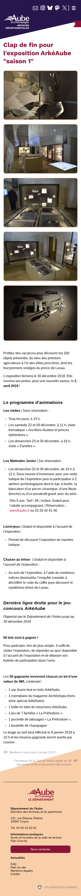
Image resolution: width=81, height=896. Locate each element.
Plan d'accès (19, 840)
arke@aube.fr (19, 510)
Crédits (15, 874)
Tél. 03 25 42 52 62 (23, 827)
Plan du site (18, 867)
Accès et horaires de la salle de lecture (36, 837)
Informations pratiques (27, 834)
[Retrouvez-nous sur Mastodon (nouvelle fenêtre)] (57, 8)
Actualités (18, 857)
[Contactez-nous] (35, 8)
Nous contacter (40, 849)
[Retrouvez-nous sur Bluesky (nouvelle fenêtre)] (50, 8)
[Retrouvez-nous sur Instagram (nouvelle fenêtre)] (42, 8)
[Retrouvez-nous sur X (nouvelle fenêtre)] (64, 8)
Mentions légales (22, 870)
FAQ (13, 864)
